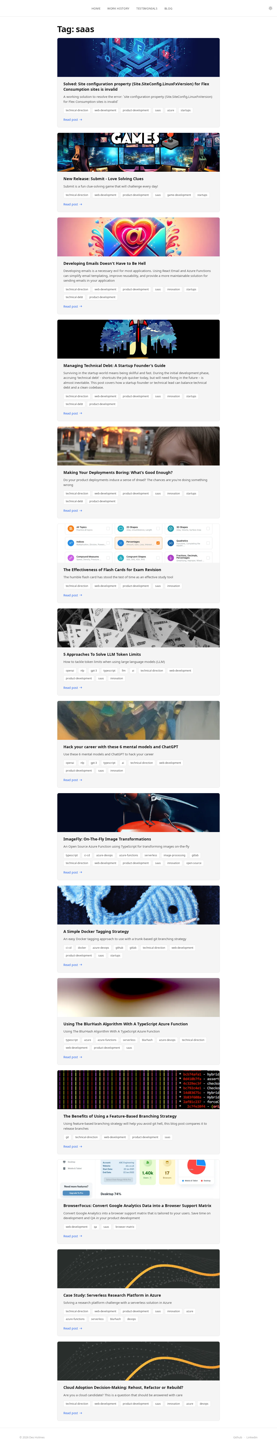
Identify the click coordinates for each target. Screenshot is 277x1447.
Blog (168, 8)
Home (96, 8)
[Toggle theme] (270, 8)
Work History (118, 8)
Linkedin (252, 1437)
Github (237, 1437)
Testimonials (147, 8)
